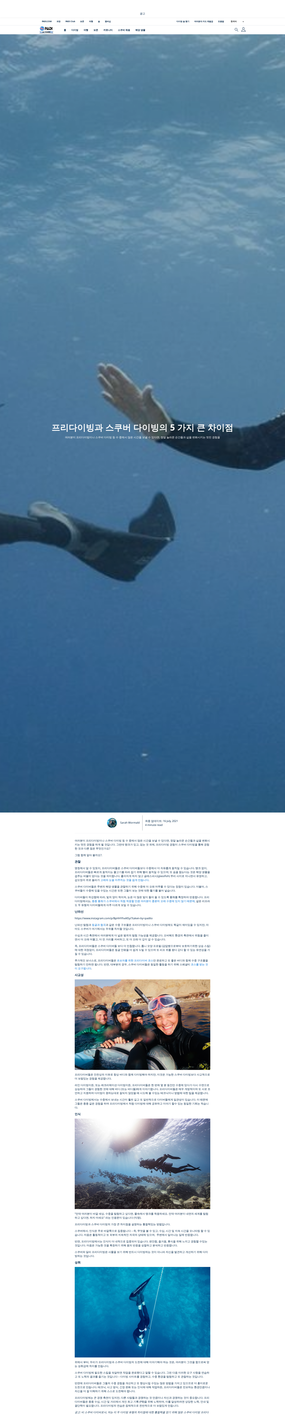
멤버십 (108, 21)
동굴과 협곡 (99, 925)
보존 (82, 21)
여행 (91, 21)
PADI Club (70, 21)
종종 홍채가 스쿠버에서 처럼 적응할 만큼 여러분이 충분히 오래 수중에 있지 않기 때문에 (143, 901)
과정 (59, 21)
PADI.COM (47, 21)
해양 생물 (140, 29)
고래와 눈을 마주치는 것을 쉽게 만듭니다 (124, 880)
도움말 (221, 21)
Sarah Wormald (130, 822)
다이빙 (74, 29)
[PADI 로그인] (243, 29)
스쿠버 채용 (124, 29)
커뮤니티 (108, 29)
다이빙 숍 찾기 (182, 21)
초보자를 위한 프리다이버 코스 (135, 960)
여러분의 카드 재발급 (203, 21)
